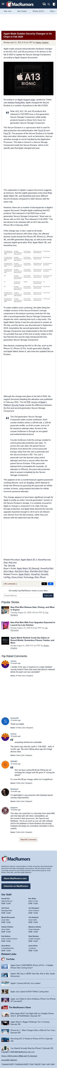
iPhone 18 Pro (38, 11)
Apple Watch (24, 574)
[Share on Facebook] (50, 583)
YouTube (10, 959)
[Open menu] (3, 4)
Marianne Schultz (34, 927)
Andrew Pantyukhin (16, 102)
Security (11, 565)
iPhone (43, 577)
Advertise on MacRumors (16, 886)
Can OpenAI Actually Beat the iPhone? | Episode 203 (32, 1048)
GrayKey (30, 482)
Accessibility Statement (9, 1060)
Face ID (7, 133)
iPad (50, 193)
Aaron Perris (32, 946)
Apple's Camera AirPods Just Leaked (25, 983)
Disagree (29, 675)
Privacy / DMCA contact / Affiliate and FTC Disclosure (19, 1056)
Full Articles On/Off (21, 1064)
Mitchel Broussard (8, 917)
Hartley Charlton (42, 42)
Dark (52, 1064)
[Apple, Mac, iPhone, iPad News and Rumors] (20, 7)
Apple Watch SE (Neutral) (28, 568)
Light (48, 1064)
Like (23, 675)
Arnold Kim (5, 898)
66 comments (10, 584)
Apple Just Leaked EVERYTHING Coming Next (30, 992)
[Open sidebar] (54, 5)
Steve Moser (5, 946)
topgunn (14, 807)
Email (3, 903)
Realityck (14, 789)
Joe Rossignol (33, 908)
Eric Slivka (32, 898)
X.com (8, 903)
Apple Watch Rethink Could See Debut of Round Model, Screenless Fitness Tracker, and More (32, 640)
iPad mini (29, 239)
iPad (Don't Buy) (22, 571)
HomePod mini (29, 196)
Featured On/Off (7, 1064)
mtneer (13, 661)
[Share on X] (44, 583)
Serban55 (15, 718)
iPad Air (46, 348)
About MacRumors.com (15, 878)
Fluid (31, 1064)
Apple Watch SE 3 (29, 559)
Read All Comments (29, 840)
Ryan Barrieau (33, 936)
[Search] (49, 4)
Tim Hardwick (33, 917)
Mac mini (7, 11)
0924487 (14, 761)
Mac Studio (22, 11)
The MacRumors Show (20, 1007)
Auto (43, 1064)
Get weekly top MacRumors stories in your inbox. (28, 591)
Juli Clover (5, 908)
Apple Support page (26, 99)
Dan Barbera (5, 936)
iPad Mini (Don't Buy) (39, 571)
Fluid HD (37, 1064)
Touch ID (42, 130)
